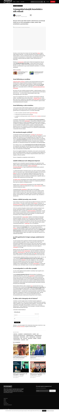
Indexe (38, 53)
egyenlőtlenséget (33, 112)
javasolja (35, 203)
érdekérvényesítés (38, 335)
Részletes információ (50, 410)
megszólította (24, 189)
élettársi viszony (17, 179)
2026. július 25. (20, 74)
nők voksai (30, 338)
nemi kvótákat (25, 216)
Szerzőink (5, 402)
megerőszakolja (27, 250)
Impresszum (6, 398)
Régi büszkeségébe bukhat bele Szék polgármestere (38, 72)
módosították (31, 275)
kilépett (14, 173)
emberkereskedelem (29, 335)
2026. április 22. (37, 359)
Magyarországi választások (40, 362)
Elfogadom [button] (44, 410)
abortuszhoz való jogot (17, 204)
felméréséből (27, 120)
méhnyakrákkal (36, 263)
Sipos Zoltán (15, 359)
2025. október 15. (16, 377)
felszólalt (23, 259)
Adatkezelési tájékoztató (8, 404)
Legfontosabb (25, 345)
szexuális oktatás (23, 184)
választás (23, 339)
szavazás (39, 338)
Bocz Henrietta (18, 15)
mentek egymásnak (31, 210)
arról (31, 285)
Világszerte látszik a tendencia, (19, 81)
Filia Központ (39, 134)
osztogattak (15, 247)
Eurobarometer (21, 61)
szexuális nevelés (17, 339)
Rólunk (14, 1)
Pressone (15, 228)
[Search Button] (42, 2)
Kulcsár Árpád (15, 376)
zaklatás (39, 116)
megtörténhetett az (21, 252)
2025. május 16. (18, 16)
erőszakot (33, 116)
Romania (34, 338)
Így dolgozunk (6, 403)
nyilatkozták (27, 223)
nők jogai (25, 338)
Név (14, 318)
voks (27, 339)
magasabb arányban (37, 98)
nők (21, 338)
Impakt (5, 399)
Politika (15, 5)
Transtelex (33, 134)
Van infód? (22, 1)
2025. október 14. (33, 377)
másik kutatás (36, 99)
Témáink (17, 1)
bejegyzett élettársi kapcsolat (19, 335)
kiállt (35, 253)
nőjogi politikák (16, 338)
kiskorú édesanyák (38, 185)
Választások (20, 5)
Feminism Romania (20, 326)
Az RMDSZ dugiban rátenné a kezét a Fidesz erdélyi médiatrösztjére (23, 72)
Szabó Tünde (32, 359)
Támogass (53, 1)
